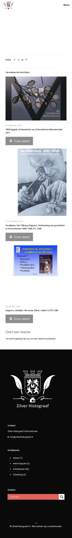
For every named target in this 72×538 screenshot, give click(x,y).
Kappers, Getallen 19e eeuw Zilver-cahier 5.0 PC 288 (32, 310)
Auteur (16, 458)
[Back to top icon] (36, 523)
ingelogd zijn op (22, 338)
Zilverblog (18, 474)
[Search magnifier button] (61, 497)
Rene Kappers (20, 463)
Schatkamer (19, 469)
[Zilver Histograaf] (8, 5)
